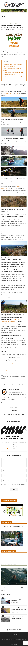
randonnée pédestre (7, 93)
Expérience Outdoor (10, 29)
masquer (10, 61)
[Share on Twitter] (20, 384)
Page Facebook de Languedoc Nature (14, 370)
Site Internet (14, 367)
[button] (2, 436)
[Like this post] (17, 384)
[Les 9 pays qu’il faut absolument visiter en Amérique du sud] (5, 619)
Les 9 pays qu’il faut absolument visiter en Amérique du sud (18, 617)
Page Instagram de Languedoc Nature (14, 373)
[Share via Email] (22, 384)
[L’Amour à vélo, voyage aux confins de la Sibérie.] (5, 601)
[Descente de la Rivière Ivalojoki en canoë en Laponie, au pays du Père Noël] (5, 610)
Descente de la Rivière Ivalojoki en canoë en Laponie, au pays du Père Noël (18, 609)
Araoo (14, 640)
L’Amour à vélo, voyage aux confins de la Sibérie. (18, 599)
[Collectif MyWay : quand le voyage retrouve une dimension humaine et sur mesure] (14, 432)
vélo (18, 93)
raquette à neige (11, 122)
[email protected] (14, 364)
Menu (5, 17)
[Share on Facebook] (19, 384)
